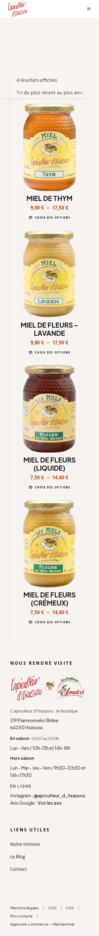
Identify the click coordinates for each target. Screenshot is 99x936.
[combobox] (50, 92)
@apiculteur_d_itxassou (59, 795)
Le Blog (17, 856)
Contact (18, 869)
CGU (52, 908)
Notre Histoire (25, 844)
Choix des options (53, 217)
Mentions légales (24, 908)
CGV (70, 908)
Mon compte (21, 916)
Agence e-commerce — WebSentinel (42, 924)
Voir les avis (50, 803)
